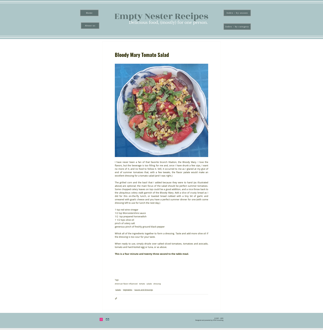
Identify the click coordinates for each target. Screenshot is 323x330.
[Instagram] (101, 319)
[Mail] (107, 319)
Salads (118, 290)
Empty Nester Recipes (161, 16)
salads (149, 284)
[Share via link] (116, 298)
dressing (157, 284)
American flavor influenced (126, 284)
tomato (142, 284)
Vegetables (127, 290)
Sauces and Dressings (143, 290)
